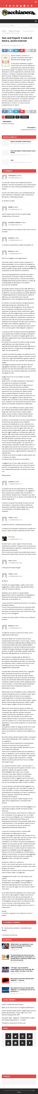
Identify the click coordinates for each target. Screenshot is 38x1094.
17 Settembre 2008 (16, 162)
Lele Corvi (26, 162)
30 (21, 993)
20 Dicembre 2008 (8, 45)
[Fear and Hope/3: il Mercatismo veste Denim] (5, 153)
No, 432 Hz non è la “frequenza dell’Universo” (20, 1007)
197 (22, 949)
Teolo (10, 517)
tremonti (24, 117)
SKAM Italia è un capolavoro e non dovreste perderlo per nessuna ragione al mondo (22, 945)
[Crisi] (5, 162)
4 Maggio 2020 (15, 949)
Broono (10, 251)
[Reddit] (24, 6)
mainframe (10, 117)
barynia (10, 238)
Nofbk (10, 207)
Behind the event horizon (15, 1004)
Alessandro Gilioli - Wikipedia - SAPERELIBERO (15, 1018)
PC (17, 117)
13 (29, 154)
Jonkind (18, 45)
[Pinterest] (17, 6)
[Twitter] (10, 6)
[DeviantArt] (31, 6)
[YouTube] (20, 6)
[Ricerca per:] (19, 25)
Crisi (12, 160)
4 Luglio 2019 (15, 993)
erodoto (11, 482)
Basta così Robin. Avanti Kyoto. (21, 141)
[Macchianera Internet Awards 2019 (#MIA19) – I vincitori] (5, 980)
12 (23, 45)
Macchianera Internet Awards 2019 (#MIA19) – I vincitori (22, 979)
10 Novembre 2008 (16, 143)
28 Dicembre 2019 (16, 973)
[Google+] (28, 6)
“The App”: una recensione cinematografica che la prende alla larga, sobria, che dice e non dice (22, 969)
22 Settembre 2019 (16, 982)
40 (24, 982)
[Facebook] (6, 6)
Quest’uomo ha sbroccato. (18, 1023)
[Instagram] (13, 6)
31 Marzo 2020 (15, 962)
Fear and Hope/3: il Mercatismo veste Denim (23, 151)
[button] (35, 1)
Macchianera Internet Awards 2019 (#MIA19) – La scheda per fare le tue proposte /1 (23, 989)
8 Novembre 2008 (16, 154)
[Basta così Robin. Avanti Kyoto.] (5, 143)
